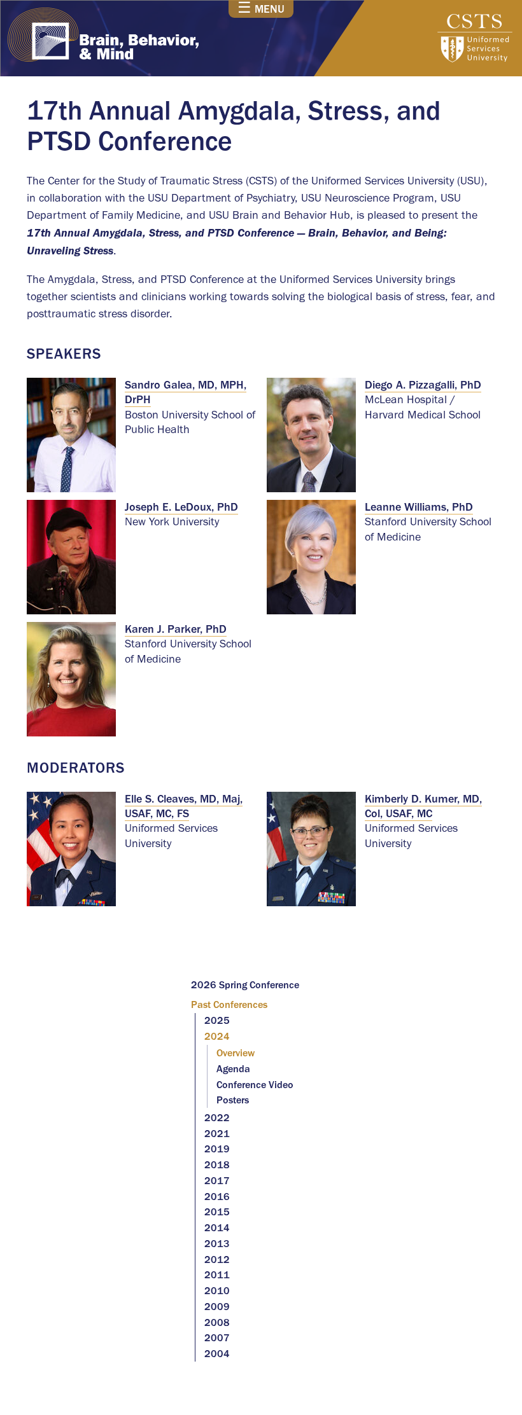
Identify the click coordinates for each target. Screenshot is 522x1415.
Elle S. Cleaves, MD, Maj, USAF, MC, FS (184, 806)
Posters (232, 1100)
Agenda (233, 1069)
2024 (217, 1036)
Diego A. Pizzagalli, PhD (423, 385)
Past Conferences (229, 1004)
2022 (217, 1118)
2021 (217, 1134)
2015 (217, 1212)
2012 (217, 1259)
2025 (217, 1020)
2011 (217, 1275)
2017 (217, 1181)
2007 (217, 1338)
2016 (217, 1197)
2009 (217, 1307)
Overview (235, 1053)
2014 (217, 1228)
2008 (217, 1322)
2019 (217, 1149)
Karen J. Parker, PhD (176, 629)
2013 (217, 1244)
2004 (217, 1354)
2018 (217, 1165)
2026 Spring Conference (245, 985)
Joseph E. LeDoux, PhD (181, 507)
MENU (261, 8)
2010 (217, 1291)
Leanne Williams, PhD (419, 507)
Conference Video (254, 1085)
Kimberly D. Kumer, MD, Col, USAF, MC (423, 806)
